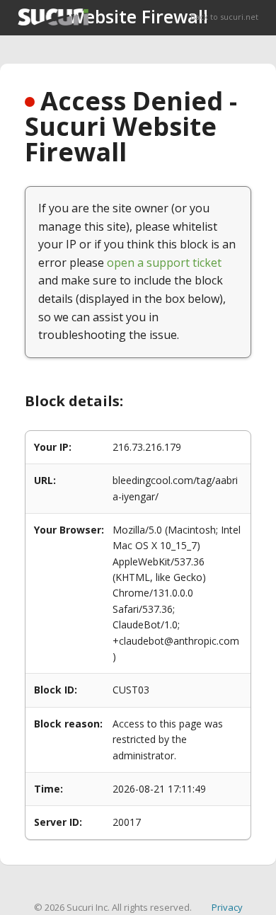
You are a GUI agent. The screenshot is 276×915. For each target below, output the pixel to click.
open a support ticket (164, 262)
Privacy (227, 907)
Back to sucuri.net (224, 16)
